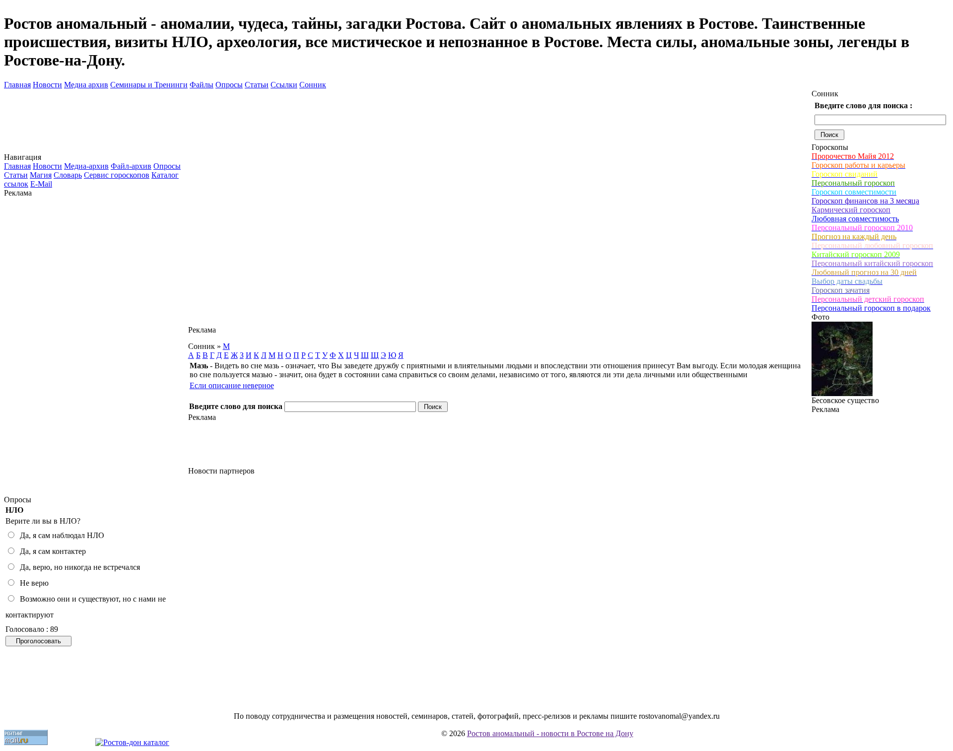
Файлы (201, 84)
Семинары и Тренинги (149, 84)
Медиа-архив (86, 166)
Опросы (229, 84)
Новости (47, 84)
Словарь (68, 175)
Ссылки (284, 84)
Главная (17, 84)
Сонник (312, 84)
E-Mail (41, 184)
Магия (41, 175)
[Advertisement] (96, 346)
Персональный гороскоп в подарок (871, 308)
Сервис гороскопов (116, 175)
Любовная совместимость (855, 218)
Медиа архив (86, 84)
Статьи (257, 84)
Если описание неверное (232, 385)
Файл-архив (131, 166)
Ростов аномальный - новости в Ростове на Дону (550, 733)
